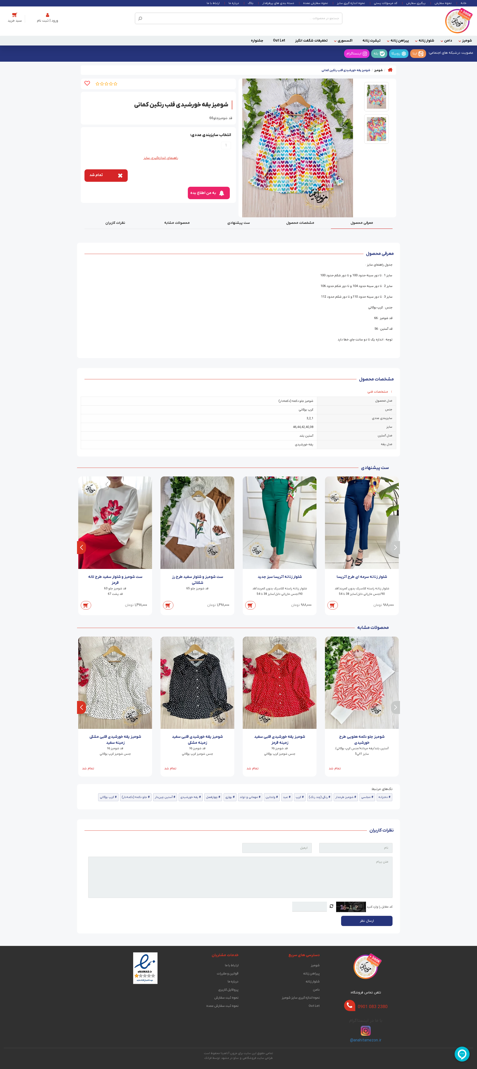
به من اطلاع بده (203, 192)
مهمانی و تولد (249, 797)
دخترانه (383, 797)
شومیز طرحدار (344, 797)
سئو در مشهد (230, 1058)
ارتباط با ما (213, 3)
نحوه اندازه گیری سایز (351, 3)
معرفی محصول (362, 223)
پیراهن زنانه (400, 40)
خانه (463, 3)
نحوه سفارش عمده (315, 3)
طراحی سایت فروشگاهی (257, 1058)
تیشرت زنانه (371, 40)
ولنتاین (270, 797)
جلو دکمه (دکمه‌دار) (134, 797)
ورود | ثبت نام (47, 20)
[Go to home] (390, 70)
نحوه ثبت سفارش (226, 998)
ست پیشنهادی (238, 223)
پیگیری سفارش (416, 3)
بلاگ (250, 3)
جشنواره (257, 40)
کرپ (298, 797)
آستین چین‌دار (164, 797)
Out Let (279, 40)
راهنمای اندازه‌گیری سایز (161, 158)
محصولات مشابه (177, 223)
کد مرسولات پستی (385, 3)
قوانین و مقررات (227, 974)
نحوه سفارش (443, 3)
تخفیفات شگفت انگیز (311, 40)
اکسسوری (345, 40)
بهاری (228, 797)
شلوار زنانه (426, 40)
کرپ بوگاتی (107, 797)
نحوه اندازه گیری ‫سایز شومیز (301, 998)
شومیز (467, 40)
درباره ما (234, 3)
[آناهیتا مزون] (457, 21)
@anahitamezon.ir (365, 1040)
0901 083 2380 (373, 1007)
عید (285, 797)
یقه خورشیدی (189, 797)
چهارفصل (212, 797)
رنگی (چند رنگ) (318, 797)
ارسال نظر (367, 921)
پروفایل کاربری (228, 990)
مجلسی (366, 797)
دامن (448, 40)
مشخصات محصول (300, 223)
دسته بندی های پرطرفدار (278, 3)
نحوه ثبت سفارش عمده (222, 1006)
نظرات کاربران (115, 223)
